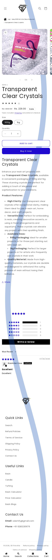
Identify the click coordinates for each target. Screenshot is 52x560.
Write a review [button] (26, 341)
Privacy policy (43, 546)
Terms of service (20, 550)
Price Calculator (13, 498)
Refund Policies (13, 431)
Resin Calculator (13, 492)
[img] (8, 359)
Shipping (18, 113)
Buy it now (26, 151)
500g (7, 122)
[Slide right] (32, 80)
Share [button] (7, 282)
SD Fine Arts (15, 546)
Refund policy (29, 546)
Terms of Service (14, 437)
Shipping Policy (12, 443)
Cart (46, 556)
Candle (9, 479)
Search (8, 425)
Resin (8, 473)
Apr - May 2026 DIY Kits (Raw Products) (21, 19)
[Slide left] (20, 80)
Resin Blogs (10, 504)
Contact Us (11, 455)
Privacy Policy (12, 449)
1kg (18, 122)
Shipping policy (35, 550)
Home (6, 556)
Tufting (9, 486)
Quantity (6, 128)
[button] (5, 8)
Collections (33, 556)
